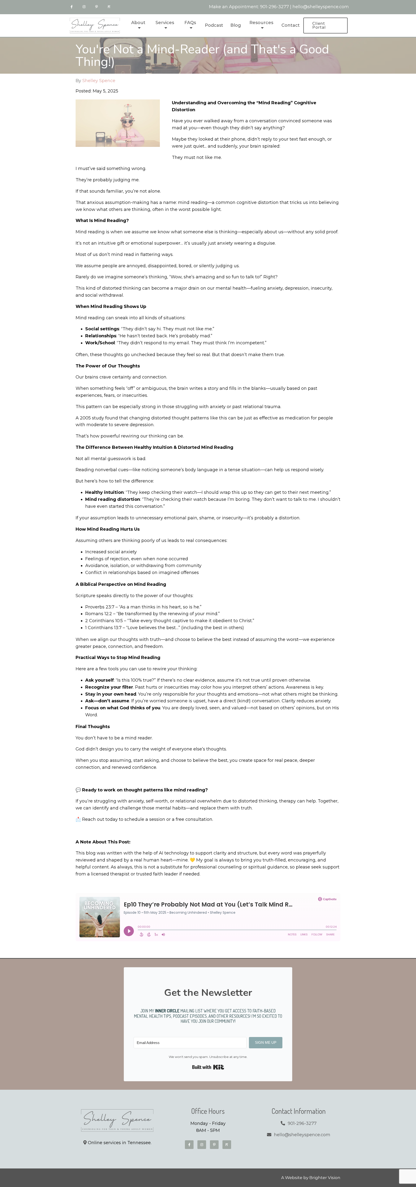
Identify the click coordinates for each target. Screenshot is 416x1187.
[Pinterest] (96, 6)
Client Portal (319, 25)
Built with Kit (208, 1067)
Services (165, 22)
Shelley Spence (98, 80)
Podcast (214, 25)
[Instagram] (84, 6)
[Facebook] (71, 6)
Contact (290, 25)
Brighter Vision (324, 1177)
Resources (261, 22)
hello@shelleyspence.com (320, 6)
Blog (235, 25)
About (138, 22)
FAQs (190, 22)
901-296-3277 (274, 6)
